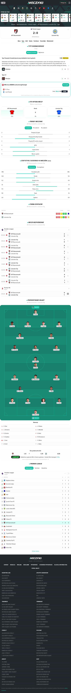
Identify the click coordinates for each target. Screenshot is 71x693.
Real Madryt (39, 578)
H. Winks (40, 440)
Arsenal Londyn (40, 588)
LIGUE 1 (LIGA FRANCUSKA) (8, 595)
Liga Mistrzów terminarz (42, 604)
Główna (13, 24)
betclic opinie (40, 669)
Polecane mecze (40, 648)
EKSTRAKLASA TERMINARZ (42, 612)
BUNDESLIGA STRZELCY (7, 650)
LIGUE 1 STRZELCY (6, 653)
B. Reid (39, 433)
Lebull (3, 679)
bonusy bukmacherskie (8, 684)
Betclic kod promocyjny (42, 667)
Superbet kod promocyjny (43, 672)
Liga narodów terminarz (42, 627)
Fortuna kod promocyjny (43, 664)
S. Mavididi (40, 430)
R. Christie (6, 433)
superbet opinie (6, 667)
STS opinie (4, 662)
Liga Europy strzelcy (7, 635)
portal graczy (35, 568)
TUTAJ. (58, 457)
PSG (37, 595)
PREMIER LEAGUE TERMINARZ (43, 614)
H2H (26, 41)
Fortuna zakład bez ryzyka (43, 679)
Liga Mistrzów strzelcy (8, 633)
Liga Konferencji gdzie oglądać (10, 622)
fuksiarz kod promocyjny (8, 677)
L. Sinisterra (6, 430)
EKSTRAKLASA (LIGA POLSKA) (8, 583)
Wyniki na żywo (5, 12)
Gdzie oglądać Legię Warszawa (10, 624)
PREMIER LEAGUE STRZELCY (8, 643)
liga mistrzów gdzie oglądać (43, 655)
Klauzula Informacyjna (60, 565)
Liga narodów (5, 598)
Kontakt (6, 565)
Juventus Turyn (40, 598)
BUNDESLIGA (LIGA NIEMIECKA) (9, 593)
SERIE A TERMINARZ (41, 619)
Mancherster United (41, 583)
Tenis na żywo (40, 638)
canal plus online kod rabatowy (10, 617)
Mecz (19, 41)
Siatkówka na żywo (41, 633)
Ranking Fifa (39, 643)
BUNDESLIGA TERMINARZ (42, 622)
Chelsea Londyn (40, 590)
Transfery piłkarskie (42, 650)
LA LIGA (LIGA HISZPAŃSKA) (8, 588)
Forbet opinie (5, 674)
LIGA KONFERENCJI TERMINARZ (43, 609)
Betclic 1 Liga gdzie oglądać (9, 619)
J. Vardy (39, 444)
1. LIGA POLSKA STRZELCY (8, 655)
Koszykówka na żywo (42, 640)
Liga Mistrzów (5, 575)
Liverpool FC (39, 580)
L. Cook (5, 440)
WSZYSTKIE (67, 12)
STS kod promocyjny (41, 662)
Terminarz (36, 41)
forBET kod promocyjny (8, 669)
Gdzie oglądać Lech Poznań (9, 627)
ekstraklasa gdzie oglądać (9, 612)
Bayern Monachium (41, 585)
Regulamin (26, 565)
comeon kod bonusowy (42, 684)
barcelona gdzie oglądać (8, 604)
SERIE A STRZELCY (6, 648)
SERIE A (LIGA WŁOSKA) (7, 590)
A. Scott (5, 444)
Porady (38, 645)
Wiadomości (50, 41)
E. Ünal (5, 426)
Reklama (19, 565)
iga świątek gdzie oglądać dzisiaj (10, 609)
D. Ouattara (6, 437)
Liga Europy (5, 578)
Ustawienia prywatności (45, 565)
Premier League (32, 24)
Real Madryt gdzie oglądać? (9, 672)
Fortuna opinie (6, 664)
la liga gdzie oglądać (7, 607)
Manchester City (40, 593)
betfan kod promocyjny (42, 674)
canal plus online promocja (9, 614)
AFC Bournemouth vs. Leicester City (47, 24)
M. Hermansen (41, 437)
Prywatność (34, 565)
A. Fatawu (40, 426)
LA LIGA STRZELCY (6, 645)
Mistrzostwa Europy (41, 653)
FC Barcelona (40, 575)
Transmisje (43, 41)
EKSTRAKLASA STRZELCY (7, 640)
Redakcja (12, 565)
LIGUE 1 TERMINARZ (40, 624)
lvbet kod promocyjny (42, 677)
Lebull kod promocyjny (42, 682)
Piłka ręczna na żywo (42, 635)
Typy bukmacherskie (22, 24)
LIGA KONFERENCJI (6, 580)
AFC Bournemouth (8, 214)
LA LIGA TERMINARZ (40, 617)
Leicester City (7, 217)
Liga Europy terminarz (42, 607)
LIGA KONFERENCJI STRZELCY (8, 638)
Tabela (30, 41)
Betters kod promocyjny (8, 682)
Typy (23, 41)
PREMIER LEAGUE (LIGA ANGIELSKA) (10, 585)
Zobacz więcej (35, 551)
